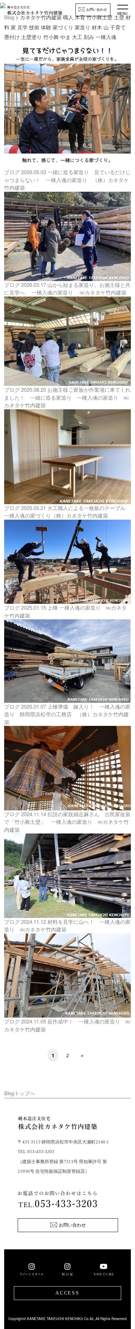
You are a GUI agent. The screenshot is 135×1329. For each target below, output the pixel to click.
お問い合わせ (96, 9)
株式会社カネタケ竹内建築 (34, 12)
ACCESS (67, 1293)
